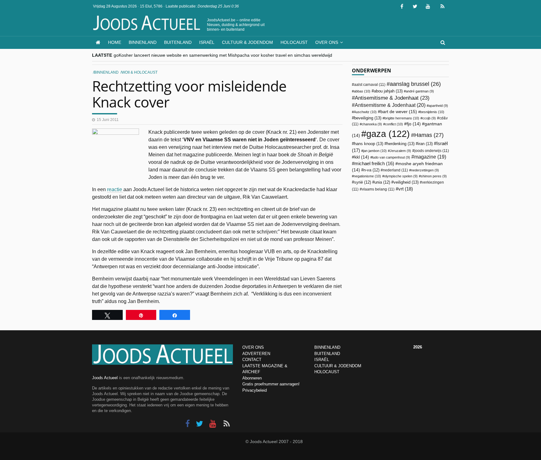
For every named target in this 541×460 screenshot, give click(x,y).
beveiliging (367, 118)
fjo (414, 124)
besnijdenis (432, 112)
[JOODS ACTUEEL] (98, 42)
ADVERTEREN (256, 353)
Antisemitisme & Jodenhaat (392, 98)
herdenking (401, 143)
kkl (361, 157)
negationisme (367, 176)
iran (425, 143)
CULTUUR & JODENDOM (337, 365)
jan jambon (375, 151)
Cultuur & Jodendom (247, 42)
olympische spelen (401, 176)
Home (114, 42)
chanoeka (372, 124)
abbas (362, 91)
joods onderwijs (432, 151)
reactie (115, 189)
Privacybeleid (254, 390)
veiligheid (406, 182)
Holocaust (294, 42)
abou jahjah (388, 91)
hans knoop (368, 143)
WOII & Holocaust (139, 72)
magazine (430, 156)
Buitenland (178, 42)
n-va (371, 170)
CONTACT (251, 359)
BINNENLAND (327, 347)
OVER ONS (253, 347)
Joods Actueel (105, 377)
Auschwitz (365, 112)
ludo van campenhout (391, 157)
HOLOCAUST (326, 371)
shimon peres (434, 176)
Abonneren (252, 378)
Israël (206, 42)
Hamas (429, 135)
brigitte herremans (401, 118)
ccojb (429, 118)
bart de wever (398, 111)
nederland (395, 170)
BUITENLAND (327, 353)
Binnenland (143, 42)
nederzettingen (425, 170)
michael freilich (374, 163)
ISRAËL (321, 359)
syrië (362, 182)
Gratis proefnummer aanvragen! (271, 384)
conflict (394, 124)
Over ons (326, 42)
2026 (417, 347)
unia (382, 182)
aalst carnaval (369, 84)
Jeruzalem (400, 151)
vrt (405, 188)
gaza (388, 133)
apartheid (438, 105)
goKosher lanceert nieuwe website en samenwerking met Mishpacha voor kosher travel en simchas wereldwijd (223, 55)
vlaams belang (378, 189)
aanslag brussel (415, 84)
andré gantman (420, 91)
